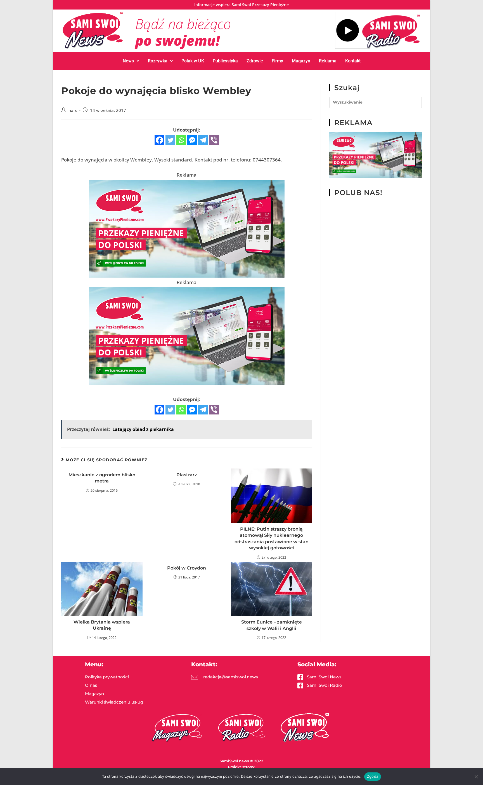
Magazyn (301, 61)
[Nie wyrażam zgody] (476, 776)
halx (72, 110)
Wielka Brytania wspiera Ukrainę (102, 625)
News (128, 61)
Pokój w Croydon (186, 568)
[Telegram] (203, 140)
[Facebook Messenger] (192, 140)
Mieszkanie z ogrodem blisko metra (101, 478)
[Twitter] (170, 140)
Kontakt (353, 61)
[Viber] (214, 140)
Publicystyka (225, 61)
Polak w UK (192, 61)
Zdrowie (255, 61)
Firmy (277, 61)
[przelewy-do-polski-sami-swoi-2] (187, 228)
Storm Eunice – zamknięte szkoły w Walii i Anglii (271, 625)
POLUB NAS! (358, 192)
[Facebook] (159, 140)
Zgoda (372, 776)
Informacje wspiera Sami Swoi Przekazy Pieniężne (241, 4)
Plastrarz (186, 474)
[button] (131, 61)
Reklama (328, 61)
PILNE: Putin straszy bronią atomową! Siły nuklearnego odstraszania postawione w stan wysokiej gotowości (272, 538)
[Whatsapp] (181, 140)
